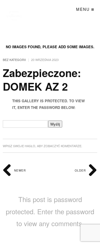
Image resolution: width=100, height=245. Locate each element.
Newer (19, 170)
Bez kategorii (14, 59)
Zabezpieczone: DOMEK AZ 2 (42, 79)
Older (81, 170)
